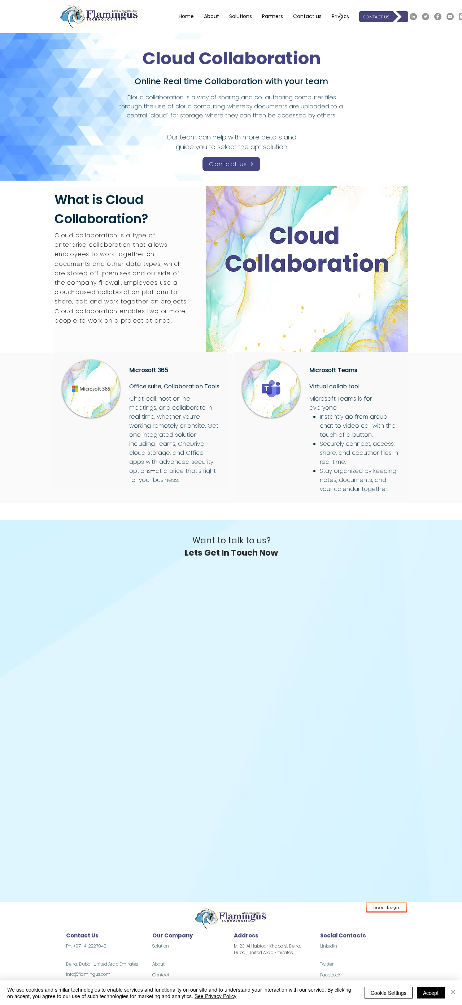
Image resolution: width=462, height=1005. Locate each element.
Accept (431, 992)
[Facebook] (437, 16)
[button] (241, 17)
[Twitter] (425, 16)
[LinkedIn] (413, 16)
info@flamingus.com (88, 974)
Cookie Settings (388, 992)
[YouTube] (450, 16)
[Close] (453, 992)
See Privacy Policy (215, 996)
